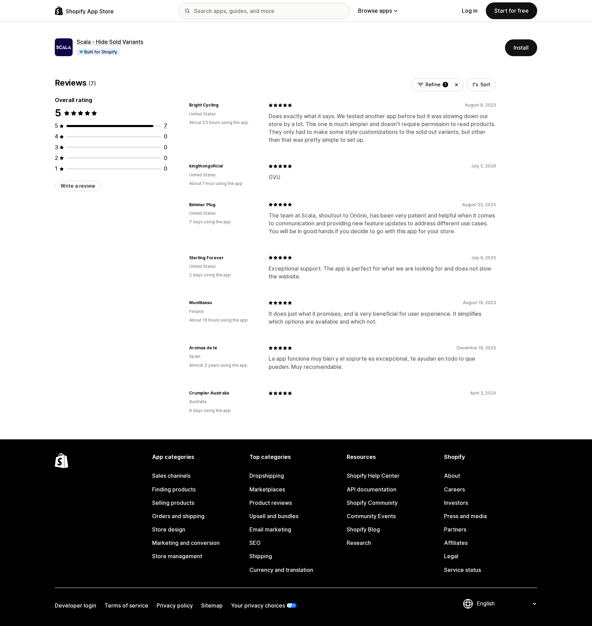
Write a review (78, 186)
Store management (177, 556)
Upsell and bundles (273, 516)
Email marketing (270, 529)
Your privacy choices (258, 605)
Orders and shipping (178, 516)
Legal (451, 556)
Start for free (511, 10)
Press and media (465, 516)
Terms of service (126, 605)
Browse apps (375, 10)
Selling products (173, 502)
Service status (462, 569)
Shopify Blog (363, 529)
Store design (168, 529)
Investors (456, 502)
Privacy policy (175, 605)
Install (521, 47)
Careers (454, 489)
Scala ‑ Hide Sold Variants (110, 41)
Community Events (371, 516)
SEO (255, 542)
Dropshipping (266, 475)
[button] (456, 84)
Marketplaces (267, 489)
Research (359, 542)
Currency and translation (281, 569)
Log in (470, 10)
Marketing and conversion (186, 542)
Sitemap (212, 605)
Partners (455, 529)
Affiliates (456, 542)
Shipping (260, 556)
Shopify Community (372, 502)
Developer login (75, 605)
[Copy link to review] (222, 105)
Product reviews (270, 502)
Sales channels (171, 475)
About (452, 475)
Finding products (174, 489)
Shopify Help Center (373, 475)
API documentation (371, 489)
